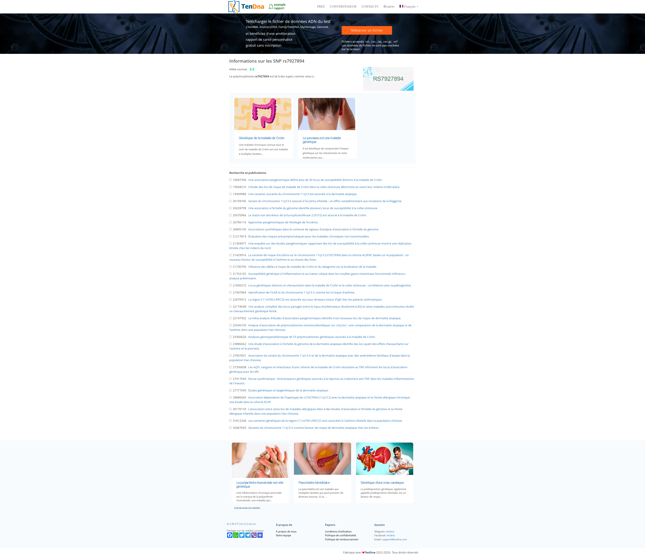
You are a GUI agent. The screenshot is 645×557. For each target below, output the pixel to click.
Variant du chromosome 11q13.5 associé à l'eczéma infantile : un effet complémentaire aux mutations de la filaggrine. (325, 201)
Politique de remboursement (341, 539)
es (241, 523)
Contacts (369, 6)
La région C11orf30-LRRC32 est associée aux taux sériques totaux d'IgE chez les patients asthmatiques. (315, 299)
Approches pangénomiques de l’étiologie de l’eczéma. (283, 222)
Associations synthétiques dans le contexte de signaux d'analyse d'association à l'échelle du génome (313, 229)
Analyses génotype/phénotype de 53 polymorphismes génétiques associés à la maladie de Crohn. (312, 337)
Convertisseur (343, 6)
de (233, 523)
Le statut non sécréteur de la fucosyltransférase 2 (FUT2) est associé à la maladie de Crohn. (307, 215)
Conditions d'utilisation (338, 531)
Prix (321, 6)
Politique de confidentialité (340, 535)
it (245, 523)
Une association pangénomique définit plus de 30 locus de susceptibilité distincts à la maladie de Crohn (315, 180)
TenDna (370, 552)
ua (249, 523)
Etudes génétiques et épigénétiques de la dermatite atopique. (288, 390)
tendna (390, 531)
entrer (390, 6)
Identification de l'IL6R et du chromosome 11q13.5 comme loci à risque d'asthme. (301, 292)
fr (237, 523)
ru (254, 523)
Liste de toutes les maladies (247, 507)
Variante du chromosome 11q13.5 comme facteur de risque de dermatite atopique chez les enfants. (313, 428)
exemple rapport (280, 6)
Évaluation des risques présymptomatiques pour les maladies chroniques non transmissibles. (309, 236)
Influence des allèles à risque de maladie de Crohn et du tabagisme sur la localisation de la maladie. (312, 267)
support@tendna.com (394, 539)
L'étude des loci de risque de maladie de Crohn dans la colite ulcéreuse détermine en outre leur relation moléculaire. (324, 187)
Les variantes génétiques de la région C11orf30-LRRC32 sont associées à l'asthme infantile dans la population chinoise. (325, 421)
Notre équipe (283, 535)
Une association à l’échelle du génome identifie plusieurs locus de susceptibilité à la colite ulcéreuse (312, 208)
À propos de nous (286, 531)
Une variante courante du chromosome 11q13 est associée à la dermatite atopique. (302, 194)
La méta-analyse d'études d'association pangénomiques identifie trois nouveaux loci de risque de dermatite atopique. (324, 318)
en (228, 523)
